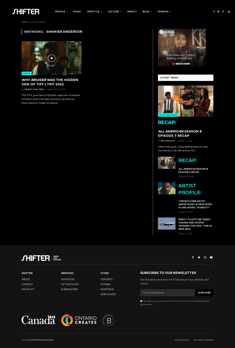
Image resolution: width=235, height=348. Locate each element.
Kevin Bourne (167, 141)
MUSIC (77, 11)
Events (26, 73)
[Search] (228, 11)
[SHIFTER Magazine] (26, 11)
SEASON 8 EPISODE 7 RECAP (180, 128)
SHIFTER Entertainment (41, 340)
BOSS (145, 11)
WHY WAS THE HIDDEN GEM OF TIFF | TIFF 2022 (50, 82)
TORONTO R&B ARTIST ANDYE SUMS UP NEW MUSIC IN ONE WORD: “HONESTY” (195, 196)
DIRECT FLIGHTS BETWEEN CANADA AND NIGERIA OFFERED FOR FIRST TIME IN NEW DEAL (195, 224)
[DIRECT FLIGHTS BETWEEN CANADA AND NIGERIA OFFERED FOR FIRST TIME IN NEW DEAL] (167, 223)
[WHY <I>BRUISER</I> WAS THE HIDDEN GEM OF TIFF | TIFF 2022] (52, 58)
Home (24, 22)
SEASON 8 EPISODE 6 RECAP (193, 165)
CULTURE (113, 11)
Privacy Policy (202, 301)
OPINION (163, 11)
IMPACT (132, 11)
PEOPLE (60, 11)
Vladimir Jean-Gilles (34, 89)
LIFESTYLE (93, 11)
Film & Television (168, 115)
